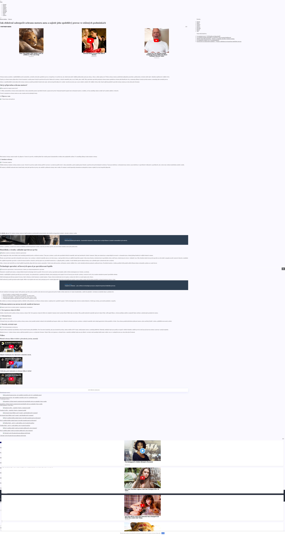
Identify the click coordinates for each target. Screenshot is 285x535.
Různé (198, 29)
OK (163, 533)
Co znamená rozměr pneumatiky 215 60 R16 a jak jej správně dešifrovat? (214, 37)
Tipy (198, 31)
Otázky (198, 25)
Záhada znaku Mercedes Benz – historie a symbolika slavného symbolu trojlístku (216, 38)
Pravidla (199, 28)
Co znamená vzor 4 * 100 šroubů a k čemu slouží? (208, 36)
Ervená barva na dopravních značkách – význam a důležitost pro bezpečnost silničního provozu (219, 41)
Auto (1, 2)
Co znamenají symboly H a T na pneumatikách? (208, 40)
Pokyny (198, 27)
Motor (198, 23)
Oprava (198, 24)
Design (198, 21)
